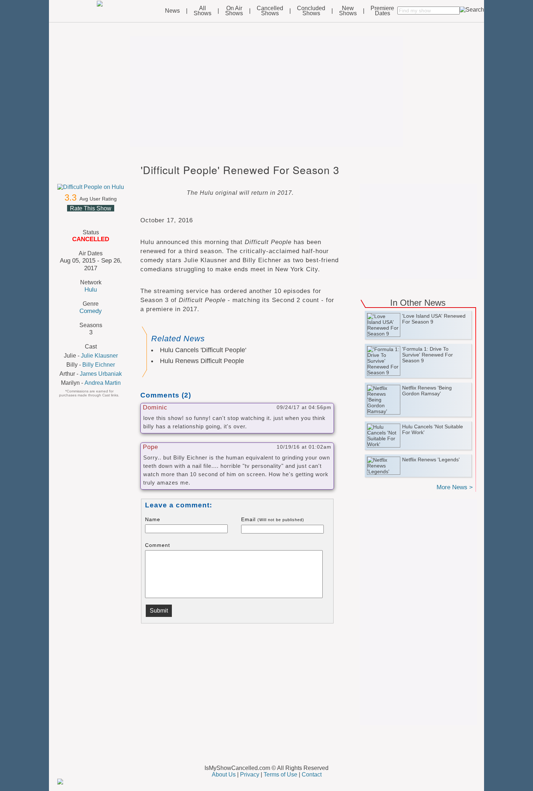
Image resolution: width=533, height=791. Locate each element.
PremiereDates (382, 11)
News (172, 10)
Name (152, 519)
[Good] (99, 217)
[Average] (90, 217)
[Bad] (73, 217)
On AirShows (234, 11)
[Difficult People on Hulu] (90, 187)
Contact (312, 774)
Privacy (249, 774)
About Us (224, 774)
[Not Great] (81, 217)
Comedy (90, 310)
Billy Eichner (98, 365)
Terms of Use (280, 774)
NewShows (348, 11)
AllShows (202, 11)
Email (272, 519)
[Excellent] (107, 217)
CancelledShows (270, 11)
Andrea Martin (102, 383)
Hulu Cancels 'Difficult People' (203, 350)
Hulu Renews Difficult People (202, 360)
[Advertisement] (266, 91)
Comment (157, 545)
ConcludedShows (311, 11)
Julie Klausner (99, 356)
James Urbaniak (101, 374)
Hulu (90, 289)
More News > (455, 487)
